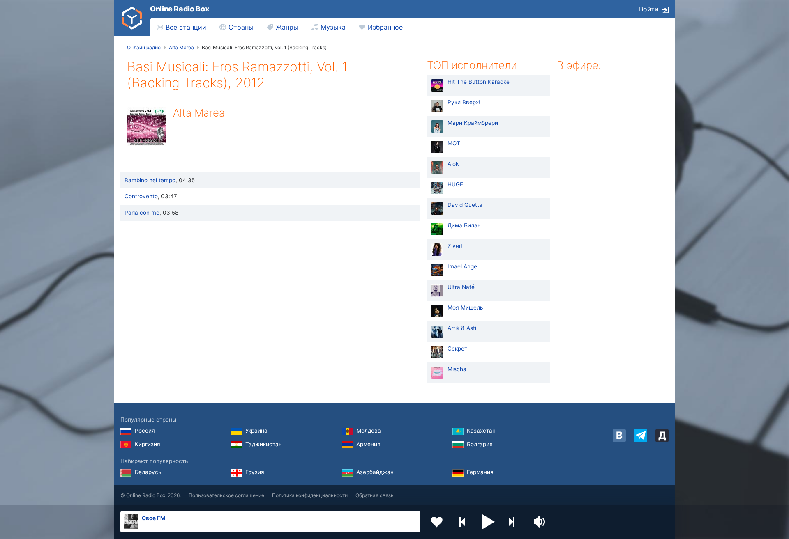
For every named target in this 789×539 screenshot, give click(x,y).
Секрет (457, 348)
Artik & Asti (462, 328)
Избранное (385, 27)
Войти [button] (649, 9)
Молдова (368, 430)
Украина (256, 430)
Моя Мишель (465, 307)
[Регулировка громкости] (540, 522)
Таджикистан (263, 444)
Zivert (455, 246)
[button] (488, 522)
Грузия (254, 472)
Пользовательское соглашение (226, 495)
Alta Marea (199, 112)
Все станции (186, 27)
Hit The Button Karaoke (479, 81)
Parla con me (142, 212)
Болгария (480, 444)
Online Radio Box (179, 9)
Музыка (333, 27)
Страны (241, 27)
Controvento (141, 196)
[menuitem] (181, 27)
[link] (131, 18)
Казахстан (481, 430)
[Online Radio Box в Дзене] (662, 435)
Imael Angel (463, 266)
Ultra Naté (461, 287)
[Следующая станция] (514, 522)
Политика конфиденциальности (310, 495)
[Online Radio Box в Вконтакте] (619, 435)
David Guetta (465, 205)
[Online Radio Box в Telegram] (640, 435)
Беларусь (148, 472)
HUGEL (457, 184)
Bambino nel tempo (150, 180)
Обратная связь (374, 495)
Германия (480, 472)
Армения (368, 444)
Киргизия (147, 444)
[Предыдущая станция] (463, 522)
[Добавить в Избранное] (437, 522)
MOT (454, 143)
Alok (453, 164)
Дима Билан (464, 225)
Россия (145, 430)
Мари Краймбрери (473, 122)
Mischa (457, 369)
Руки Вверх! (464, 102)
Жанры (287, 27)
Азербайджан (375, 472)
